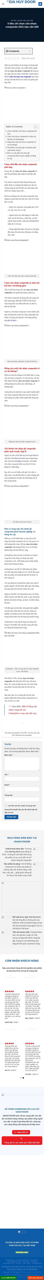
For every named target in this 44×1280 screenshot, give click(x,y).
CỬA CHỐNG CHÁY (14, 1262)
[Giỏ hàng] (40, 4)
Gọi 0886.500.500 (9, 1278)
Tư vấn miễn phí (36, 1278)
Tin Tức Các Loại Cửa (25, 20)
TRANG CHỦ (10, 1260)
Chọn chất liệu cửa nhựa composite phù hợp (22, 132)
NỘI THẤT (26, 1262)
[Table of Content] (36, 127)
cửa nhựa (17, 461)
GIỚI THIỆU (27, 1263)
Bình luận (9, 755)
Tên (6, 774)
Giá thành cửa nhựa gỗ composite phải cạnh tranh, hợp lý (21, 149)
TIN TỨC (13, 20)
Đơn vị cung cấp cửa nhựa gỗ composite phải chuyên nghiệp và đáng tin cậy (21, 155)
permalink (28, 735)
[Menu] (3, 4)
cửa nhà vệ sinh (10, 320)
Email (7, 785)
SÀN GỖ (33, 1262)
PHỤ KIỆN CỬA (8, 1263)
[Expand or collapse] (29, 51)
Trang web (9, 795)
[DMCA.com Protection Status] (22, 1252)
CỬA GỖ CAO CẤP (22, 1260)
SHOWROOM (36, 1263)
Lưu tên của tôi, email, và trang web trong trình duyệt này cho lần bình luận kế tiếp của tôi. (21, 809)
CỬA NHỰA (34, 1260)
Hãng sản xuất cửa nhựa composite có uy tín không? (21, 143)
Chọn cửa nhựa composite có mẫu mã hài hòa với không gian (21, 137)
